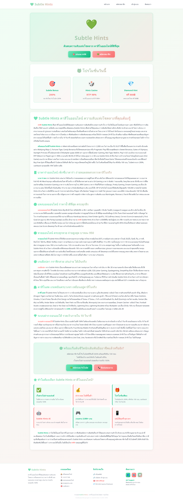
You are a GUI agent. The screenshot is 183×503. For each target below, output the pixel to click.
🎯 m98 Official (98, 481)
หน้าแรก (107, 4)
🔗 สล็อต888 (97, 474)
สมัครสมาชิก (120, 4)
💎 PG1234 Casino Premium (103, 484)
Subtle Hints (41, 4)
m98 (39, 125)
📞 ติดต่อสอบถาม (105, 367)
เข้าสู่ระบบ (135, 4)
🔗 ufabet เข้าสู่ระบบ (100, 478)
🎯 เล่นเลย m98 (79, 54)
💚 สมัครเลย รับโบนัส (79, 367)
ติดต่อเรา (148, 4)
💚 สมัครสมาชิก (103, 54)
